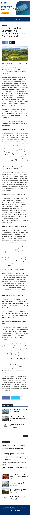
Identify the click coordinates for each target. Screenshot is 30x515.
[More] (21, 398)
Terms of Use (22, 508)
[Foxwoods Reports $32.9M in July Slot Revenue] (5, 411)
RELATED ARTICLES (7, 405)
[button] (2, 19)
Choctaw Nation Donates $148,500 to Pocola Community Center (13, 454)
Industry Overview (14, 508)
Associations (6, 508)
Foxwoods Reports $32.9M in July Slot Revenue (13, 445)
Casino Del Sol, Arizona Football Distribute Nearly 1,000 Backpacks (14, 458)
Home (3, 23)
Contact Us (17, 510)
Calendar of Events (20, 507)
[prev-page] (2, 431)
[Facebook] (3, 42)
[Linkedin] (10, 42)
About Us (11, 510)
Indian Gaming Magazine (9, 507)
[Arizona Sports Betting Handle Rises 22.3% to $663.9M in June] (5, 491)
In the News (8, 23)
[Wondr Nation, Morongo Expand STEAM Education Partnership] (5, 426)
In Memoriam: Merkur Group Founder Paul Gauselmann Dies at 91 (19, 418)
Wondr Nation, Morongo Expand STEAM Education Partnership (17, 425)
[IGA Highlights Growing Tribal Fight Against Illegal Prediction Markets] (5, 498)
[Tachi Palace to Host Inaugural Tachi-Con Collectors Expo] (5, 484)
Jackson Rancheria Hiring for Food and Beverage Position (14, 463)
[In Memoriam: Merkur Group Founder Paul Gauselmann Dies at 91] (5, 418)
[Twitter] (6, 42)
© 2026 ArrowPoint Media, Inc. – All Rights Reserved (15, 512)
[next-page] (5, 431)
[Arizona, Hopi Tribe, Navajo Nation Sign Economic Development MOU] (5, 476)
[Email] (13, 42)
